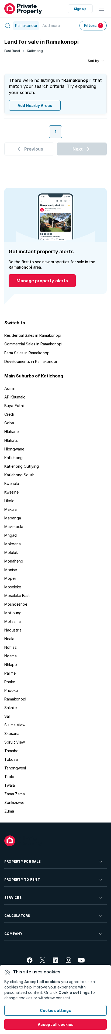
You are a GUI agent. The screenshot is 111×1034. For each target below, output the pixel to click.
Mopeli (10, 578)
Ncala (9, 638)
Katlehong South (19, 475)
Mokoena (12, 544)
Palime (10, 673)
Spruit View (14, 742)
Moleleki (11, 552)
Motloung (13, 612)
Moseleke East (17, 595)
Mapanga (12, 518)
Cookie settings (55, 1010)
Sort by (93, 61)
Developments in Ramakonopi (30, 361)
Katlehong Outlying (21, 466)
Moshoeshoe (15, 604)
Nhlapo (10, 664)
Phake (9, 681)
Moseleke (12, 587)
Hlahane (11, 431)
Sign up (80, 9)
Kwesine (11, 492)
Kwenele (11, 483)
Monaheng (13, 561)
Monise (10, 569)
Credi (9, 414)
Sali (7, 716)
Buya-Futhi (14, 405)
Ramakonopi (15, 699)
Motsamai (13, 621)
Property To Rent (22, 879)
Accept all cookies (56, 1024)
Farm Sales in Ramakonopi (27, 353)
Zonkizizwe (14, 802)
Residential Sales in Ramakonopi (32, 335)
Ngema (10, 656)
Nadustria (13, 630)
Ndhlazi (11, 647)
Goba (9, 423)
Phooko (11, 690)
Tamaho (11, 750)
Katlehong (35, 51)
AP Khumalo (15, 397)
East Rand (12, 51)
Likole (9, 500)
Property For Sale (22, 861)
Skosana (11, 733)
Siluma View (14, 725)
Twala (9, 785)
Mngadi (11, 535)
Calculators (17, 916)
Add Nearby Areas (35, 105)
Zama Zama (14, 794)
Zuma (9, 811)
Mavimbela (13, 526)
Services (13, 898)
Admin (9, 388)
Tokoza (11, 759)
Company (13, 934)
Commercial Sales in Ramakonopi (33, 344)
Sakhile (10, 707)
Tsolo (9, 776)
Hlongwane (14, 449)
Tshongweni (15, 768)
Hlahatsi (11, 440)
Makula (10, 509)
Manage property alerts (42, 280)
